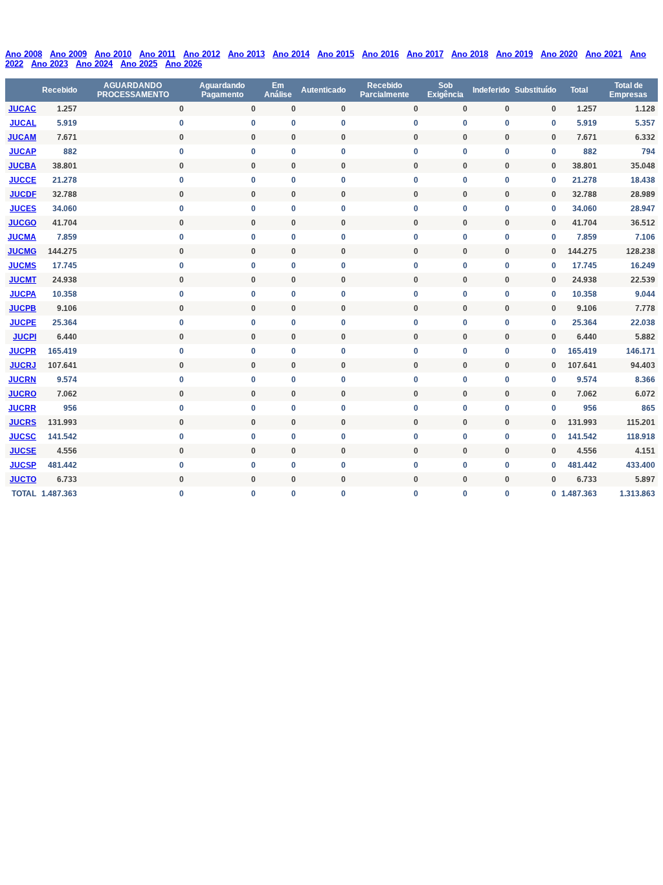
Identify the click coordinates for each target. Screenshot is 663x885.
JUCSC (22, 436)
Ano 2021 (603, 54)
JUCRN (22, 379)
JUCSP (23, 465)
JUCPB (22, 308)
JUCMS (22, 265)
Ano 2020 (559, 54)
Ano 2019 (514, 54)
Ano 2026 (183, 64)
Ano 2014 (291, 54)
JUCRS (22, 422)
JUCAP (22, 151)
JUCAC (22, 108)
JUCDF (23, 194)
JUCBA (22, 165)
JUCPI (24, 336)
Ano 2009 (68, 54)
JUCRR (22, 408)
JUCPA (23, 294)
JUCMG (22, 251)
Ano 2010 (113, 54)
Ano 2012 (201, 54)
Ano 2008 (23, 54)
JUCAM (22, 137)
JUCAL (23, 123)
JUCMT (22, 279)
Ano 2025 (138, 64)
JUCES (23, 208)
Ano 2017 (425, 54)
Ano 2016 (380, 54)
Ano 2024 (94, 64)
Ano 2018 (469, 54)
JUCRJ (23, 365)
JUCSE (23, 450)
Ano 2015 (335, 54)
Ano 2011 (157, 54)
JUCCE (22, 180)
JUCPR (22, 351)
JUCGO (22, 222)
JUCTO (23, 479)
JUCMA (22, 237)
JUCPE (23, 322)
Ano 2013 (246, 54)
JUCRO (22, 393)
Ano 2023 (49, 64)
